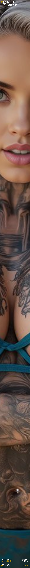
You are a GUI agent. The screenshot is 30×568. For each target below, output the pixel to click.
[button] (1, 566)
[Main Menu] (1, 1)
